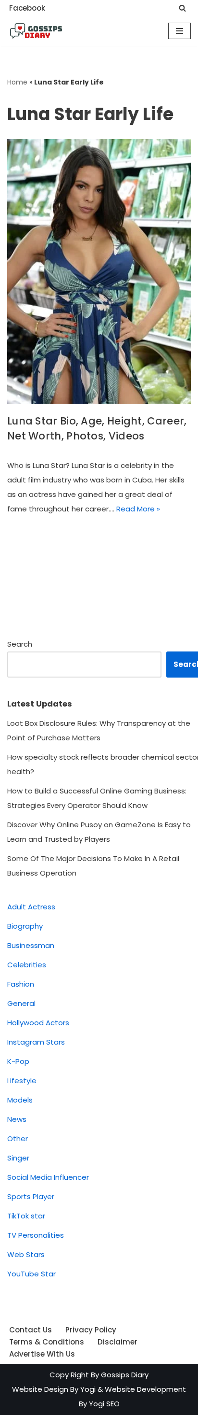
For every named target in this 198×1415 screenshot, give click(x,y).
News (16, 1119)
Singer (18, 1158)
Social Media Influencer (48, 1177)
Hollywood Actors (38, 1023)
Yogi (87, 1389)
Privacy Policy (90, 1330)
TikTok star (26, 1216)
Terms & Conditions (46, 1342)
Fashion (20, 984)
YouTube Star (31, 1274)
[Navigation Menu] (179, 31)
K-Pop (18, 1061)
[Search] (182, 8)
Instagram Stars (36, 1042)
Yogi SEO (104, 1404)
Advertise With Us (42, 1354)
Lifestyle (22, 1080)
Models (20, 1100)
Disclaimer (117, 1342)
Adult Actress (31, 907)
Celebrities (26, 965)
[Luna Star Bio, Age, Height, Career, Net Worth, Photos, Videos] (99, 271)
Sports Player (30, 1196)
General (21, 1003)
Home (17, 82)
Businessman (30, 945)
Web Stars (26, 1254)
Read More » (138, 509)
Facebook (27, 8)
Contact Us (30, 1330)
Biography (25, 926)
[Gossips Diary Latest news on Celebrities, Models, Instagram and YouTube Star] (36, 31)
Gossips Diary (124, 1375)
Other (17, 1138)
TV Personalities (35, 1235)
